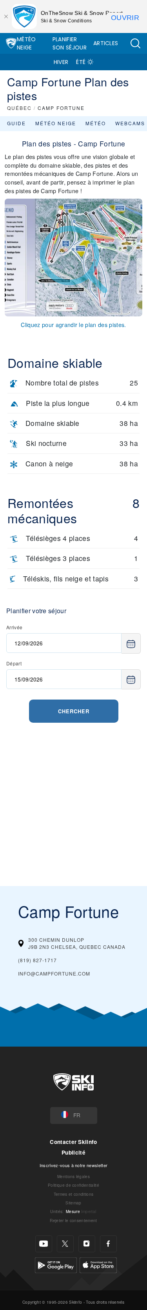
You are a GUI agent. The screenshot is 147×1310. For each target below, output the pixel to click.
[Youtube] (43, 1243)
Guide (16, 123)
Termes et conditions (73, 1194)
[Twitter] (65, 1243)
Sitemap (73, 1203)
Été (80, 62)
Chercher (73, 711)
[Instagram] (86, 1243)
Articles (105, 43)
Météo (95, 123)
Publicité (73, 1152)
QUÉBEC (19, 107)
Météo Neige (26, 43)
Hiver (61, 62)
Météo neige (55, 123)
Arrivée (14, 627)
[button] (135, 43)
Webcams (130, 123)
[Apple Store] (98, 1264)
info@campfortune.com (54, 973)
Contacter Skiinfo (73, 1142)
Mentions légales (73, 1176)
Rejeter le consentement (73, 1220)
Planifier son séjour (70, 43)
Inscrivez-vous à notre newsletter (74, 1165)
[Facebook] (108, 1243)
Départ (14, 663)
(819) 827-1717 (37, 960)
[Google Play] (56, 1264)
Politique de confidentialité (73, 1185)
